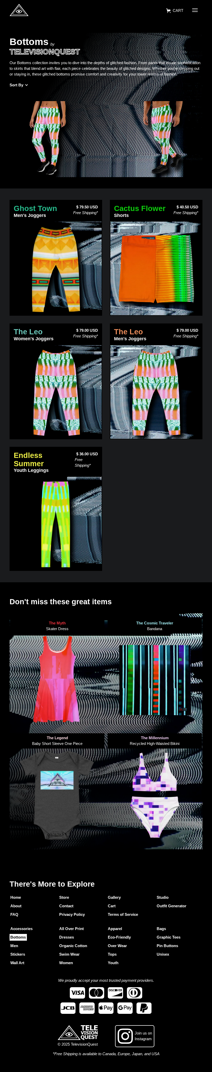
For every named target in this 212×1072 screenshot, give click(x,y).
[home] (19, 11)
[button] (174, 11)
